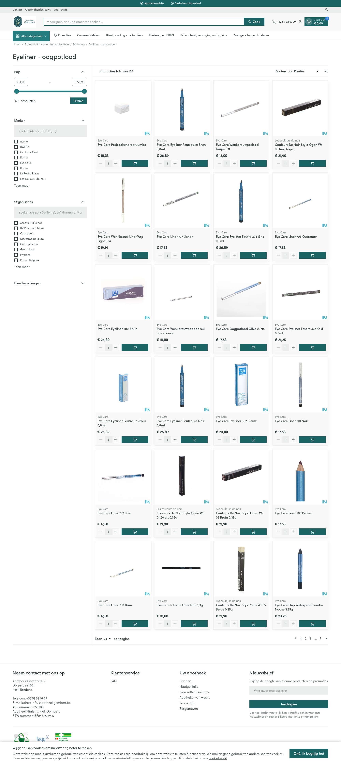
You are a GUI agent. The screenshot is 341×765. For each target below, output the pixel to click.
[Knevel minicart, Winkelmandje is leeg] (308, 21)
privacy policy (309, 716)
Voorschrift (60, 9)
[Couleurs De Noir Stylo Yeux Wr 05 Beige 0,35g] (241, 569)
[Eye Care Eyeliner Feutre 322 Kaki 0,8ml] (300, 292)
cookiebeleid (218, 758)
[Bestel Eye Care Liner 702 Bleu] (135, 531)
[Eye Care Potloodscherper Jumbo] (123, 108)
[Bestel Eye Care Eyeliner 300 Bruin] (135, 347)
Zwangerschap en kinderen (251, 35)
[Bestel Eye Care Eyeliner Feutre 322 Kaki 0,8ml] (312, 347)
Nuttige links (189, 686)
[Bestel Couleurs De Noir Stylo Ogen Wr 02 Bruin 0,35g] (253, 531)
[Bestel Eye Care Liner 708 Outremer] (312, 255)
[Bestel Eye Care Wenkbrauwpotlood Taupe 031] (253, 163)
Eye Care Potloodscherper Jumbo (121, 144)
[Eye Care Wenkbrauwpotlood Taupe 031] (241, 108)
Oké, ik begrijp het (309, 753)
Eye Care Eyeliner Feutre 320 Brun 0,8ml (181, 146)
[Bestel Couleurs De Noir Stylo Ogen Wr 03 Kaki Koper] (312, 163)
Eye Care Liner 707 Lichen (175, 236)
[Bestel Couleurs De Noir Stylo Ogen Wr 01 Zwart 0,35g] (194, 531)
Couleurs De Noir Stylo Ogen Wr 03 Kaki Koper (298, 146)
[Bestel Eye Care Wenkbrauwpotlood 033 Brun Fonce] (194, 347)
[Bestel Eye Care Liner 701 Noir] (312, 439)
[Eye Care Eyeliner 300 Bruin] (123, 292)
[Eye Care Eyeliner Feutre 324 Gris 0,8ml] (241, 200)
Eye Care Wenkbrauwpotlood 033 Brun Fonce (181, 330)
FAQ (114, 681)
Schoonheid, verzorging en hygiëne (203, 35)
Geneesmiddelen (88, 35)
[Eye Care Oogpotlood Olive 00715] (241, 292)
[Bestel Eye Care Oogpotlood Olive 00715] (253, 347)
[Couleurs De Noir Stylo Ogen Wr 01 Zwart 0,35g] (182, 477)
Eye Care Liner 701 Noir (291, 421)
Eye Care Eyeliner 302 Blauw (236, 421)
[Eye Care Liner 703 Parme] (300, 477)
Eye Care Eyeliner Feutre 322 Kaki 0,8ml (299, 330)
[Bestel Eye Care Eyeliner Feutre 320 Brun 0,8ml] (194, 163)
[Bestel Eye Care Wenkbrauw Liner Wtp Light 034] (135, 255)
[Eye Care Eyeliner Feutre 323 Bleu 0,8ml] (123, 384)
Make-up (79, 44)
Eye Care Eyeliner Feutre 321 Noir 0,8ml (180, 423)
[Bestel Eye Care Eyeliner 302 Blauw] (253, 439)
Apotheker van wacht (195, 697)
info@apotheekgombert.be (51, 702)
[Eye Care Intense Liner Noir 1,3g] (182, 569)
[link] (296, 638)
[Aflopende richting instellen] (326, 71)
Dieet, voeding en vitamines (124, 35)
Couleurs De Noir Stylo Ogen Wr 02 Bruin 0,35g (239, 515)
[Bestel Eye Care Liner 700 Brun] (135, 623)
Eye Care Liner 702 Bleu (114, 513)
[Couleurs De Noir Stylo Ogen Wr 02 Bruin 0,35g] (241, 477)
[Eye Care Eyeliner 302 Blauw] (241, 384)
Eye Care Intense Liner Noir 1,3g (180, 605)
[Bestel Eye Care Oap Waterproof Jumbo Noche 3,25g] (312, 623)
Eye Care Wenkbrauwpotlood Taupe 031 (237, 146)
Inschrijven (289, 704)
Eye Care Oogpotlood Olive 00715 (240, 328)
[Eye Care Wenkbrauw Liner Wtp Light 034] (123, 200)
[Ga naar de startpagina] (24, 22)
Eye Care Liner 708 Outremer (296, 236)
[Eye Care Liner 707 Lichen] (182, 200)
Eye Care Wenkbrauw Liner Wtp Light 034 (120, 238)
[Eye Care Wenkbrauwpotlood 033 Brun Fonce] (182, 292)
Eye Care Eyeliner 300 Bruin (117, 328)
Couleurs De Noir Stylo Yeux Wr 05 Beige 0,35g (241, 607)
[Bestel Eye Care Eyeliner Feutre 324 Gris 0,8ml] (253, 255)
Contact (17, 9)
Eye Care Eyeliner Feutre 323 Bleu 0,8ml (121, 423)
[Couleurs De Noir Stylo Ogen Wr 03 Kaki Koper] (300, 108)
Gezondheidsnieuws (38, 9)
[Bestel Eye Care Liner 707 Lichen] (194, 255)
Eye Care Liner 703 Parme (293, 513)
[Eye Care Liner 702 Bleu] (123, 477)
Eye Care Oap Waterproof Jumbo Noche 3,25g (299, 607)
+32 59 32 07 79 (36, 698)
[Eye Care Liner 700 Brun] (123, 569)
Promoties (64, 35)
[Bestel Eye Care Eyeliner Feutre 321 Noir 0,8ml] (194, 439)
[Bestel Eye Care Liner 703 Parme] (312, 531)
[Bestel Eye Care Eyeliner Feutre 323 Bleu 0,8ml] (135, 439)
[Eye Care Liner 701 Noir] (300, 384)
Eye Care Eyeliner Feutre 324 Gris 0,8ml (240, 238)
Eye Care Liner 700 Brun (114, 605)
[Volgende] (325, 638)
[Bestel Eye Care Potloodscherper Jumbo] (135, 163)
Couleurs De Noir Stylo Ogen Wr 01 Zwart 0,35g (180, 515)
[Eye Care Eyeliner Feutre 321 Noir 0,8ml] (182, 384)
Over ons (186, 681)
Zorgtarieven (189, 708)
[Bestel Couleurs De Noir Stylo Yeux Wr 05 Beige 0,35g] (253, 623)
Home (17, 44)
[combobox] (144, 22)
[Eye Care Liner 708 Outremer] (300, 200)
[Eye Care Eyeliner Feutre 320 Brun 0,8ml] (182, 108)
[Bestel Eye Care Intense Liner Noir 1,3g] (194, 623)
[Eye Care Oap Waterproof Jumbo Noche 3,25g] (300, 569)
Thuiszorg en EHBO (161, 35)
